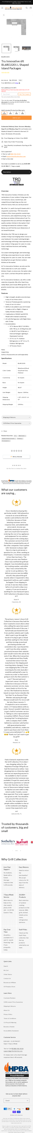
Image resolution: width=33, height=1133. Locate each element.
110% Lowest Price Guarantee (13, 1002)
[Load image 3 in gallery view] (26, 48)
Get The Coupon (24, 94)
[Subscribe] (27, 1100)
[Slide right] (21, 851)
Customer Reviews (9, 998)
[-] (4, 113)
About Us (7, 1010)
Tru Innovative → (6, 440)
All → (15, 435)
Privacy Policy (8, 1014)
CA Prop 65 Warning (10, 1022)
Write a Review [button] (17, 456)
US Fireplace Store (9, 986)
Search (6, 966)
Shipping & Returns (10, 1006)
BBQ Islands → (22, 435)
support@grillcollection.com (16, 156)
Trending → (20, 438)
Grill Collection (18, 1115)
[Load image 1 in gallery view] (6, 48)
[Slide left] (12, 851)
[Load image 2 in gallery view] (16, 48)
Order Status (8, 974)
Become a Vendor (9, 1026)
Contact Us (7, 978)
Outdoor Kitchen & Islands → (9, 438)
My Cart (6, 970)
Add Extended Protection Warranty (13, 110)
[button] (2, 8)
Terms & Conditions (10, 1018)
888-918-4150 (15, 154)
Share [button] (5, 431)
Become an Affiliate (10, 982)
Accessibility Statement (11, 1030)
